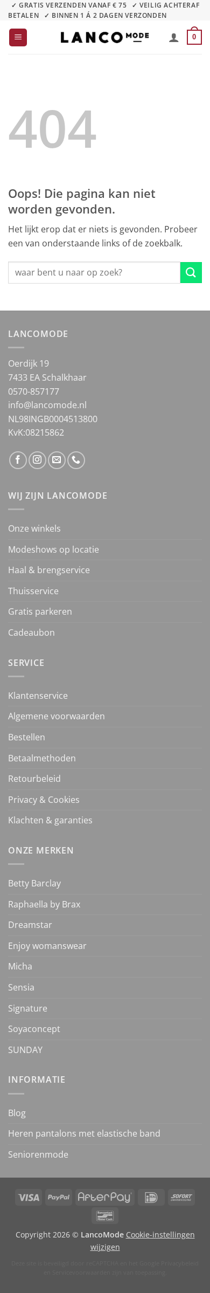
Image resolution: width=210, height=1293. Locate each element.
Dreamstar (30, 925)
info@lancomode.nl (47, 405)
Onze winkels (34, 528)
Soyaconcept (34, 1029)
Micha (20, 966)
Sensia (21, 987)
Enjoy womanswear (47, 946)
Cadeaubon (31, 632)
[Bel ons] (76, 460)
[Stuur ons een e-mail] (57, 460)
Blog (17, 1113)
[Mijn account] (174, 37)
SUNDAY (25, 1050)
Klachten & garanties (50, 820)
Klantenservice (38, 695)
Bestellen (26, 737)
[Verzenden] (191, 272)
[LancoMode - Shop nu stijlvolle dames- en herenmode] (105, 37)
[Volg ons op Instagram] (37, 460)
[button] (18, 37)
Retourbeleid (34, 779)
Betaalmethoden (42, 758)
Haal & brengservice (49, 570)
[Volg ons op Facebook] (18, 460)
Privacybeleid (180, 1263)
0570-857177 (33, 391)
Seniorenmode (38, 1154)
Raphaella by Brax (44, 904)
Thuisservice (33, 591)
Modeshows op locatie (53, 549)
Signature (27, 1008)
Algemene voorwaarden (56, 716)
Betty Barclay (34, 883)
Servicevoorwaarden (81, 1272)
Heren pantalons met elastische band (84, 1133)
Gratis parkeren (40, 611)
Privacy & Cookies (44, 800)
